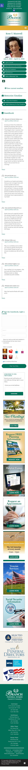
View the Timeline (11, 100)
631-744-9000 (14, 743)
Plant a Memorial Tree (11, 76)
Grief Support (18, 752)
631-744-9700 (14, 732)
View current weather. (14, 88)
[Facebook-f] (24, 763)
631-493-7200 (14, 710)
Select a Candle (7, 347)
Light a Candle (9, 62)
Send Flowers (9, 72)
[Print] (3, 81)
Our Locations (14, 755)
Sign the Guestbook (10, 69)
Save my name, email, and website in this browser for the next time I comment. (13, 341)
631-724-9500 (14, 721)
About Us (8, 750)
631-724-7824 (14, 723)
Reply (3, 169)
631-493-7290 (14, 711)
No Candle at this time (10, 361)
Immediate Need (18, 750)
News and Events (9, 753)
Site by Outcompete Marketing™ (11, 762)
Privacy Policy (5, 764)
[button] (2, 5)
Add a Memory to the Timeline (13, 66)
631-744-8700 (14, 734)
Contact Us (9, 752)
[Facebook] (14, 10)
